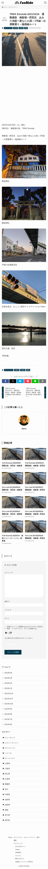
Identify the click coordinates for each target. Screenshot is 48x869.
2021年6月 (8, 724)
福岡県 (7, 805)
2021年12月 (8, 693)
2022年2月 (8, 683)
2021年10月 (8, 704)
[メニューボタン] (2, 2)
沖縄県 (7, 794)
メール (7, 610)
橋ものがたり (19, 858)
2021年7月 (8, 719)
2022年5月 (8, 673)
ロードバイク (8, 28)
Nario (24, 429)
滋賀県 (7, 800)
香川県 (7, 815)
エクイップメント (11, 743)
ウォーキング (10, 738)
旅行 (6, 789)
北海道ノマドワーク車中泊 (24, 862)
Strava (17, 849)
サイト (6, 618)
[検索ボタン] (45, 2)
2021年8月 (8, 714)
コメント (8, 572)
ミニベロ (8, 753)
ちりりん (18, 855)
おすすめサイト (20, 846)
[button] (5, 381)
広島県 (7, 779)
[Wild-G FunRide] (24, 2)
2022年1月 (8, 688)
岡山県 (7, 774)
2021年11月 (8, 699)
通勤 (26, 28)
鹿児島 (7, 820)
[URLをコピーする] (42, 381)
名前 (7, 601)
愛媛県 (7, 784)
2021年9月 (8, 709)
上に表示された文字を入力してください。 (19, 638)
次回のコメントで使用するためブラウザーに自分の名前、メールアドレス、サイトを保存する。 (25, 627)
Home (10, 837)
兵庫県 (15, 28)
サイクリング (10, 748)
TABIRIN (18, 852)
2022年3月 (8, 678)
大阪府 (21, 28)
